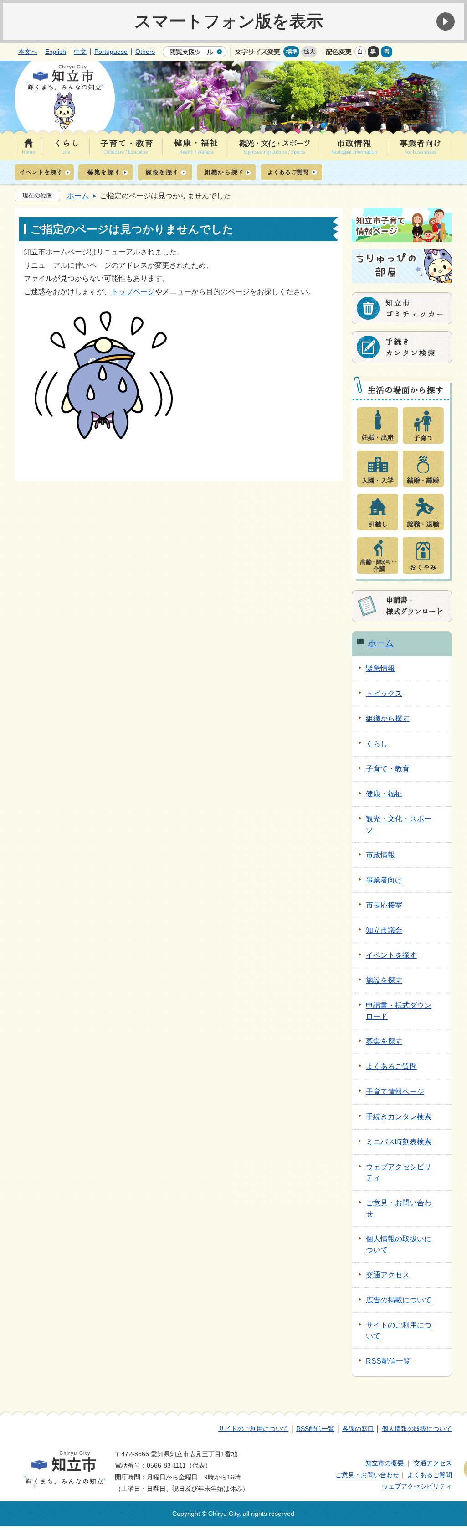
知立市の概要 (384, 1463)
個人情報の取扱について (417, 1428)
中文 (80, 51)
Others (145, 51)
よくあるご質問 (429, 1474)
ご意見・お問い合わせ (367, 1474)
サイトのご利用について (253, 1428)
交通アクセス (433, 1463)
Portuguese (111, 51)
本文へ (27, 51)
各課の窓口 (358, 1428)
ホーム (78, 196)
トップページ (133, 292)
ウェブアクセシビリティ (417, 1486)
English (55, 51)
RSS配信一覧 (315, 1428)
